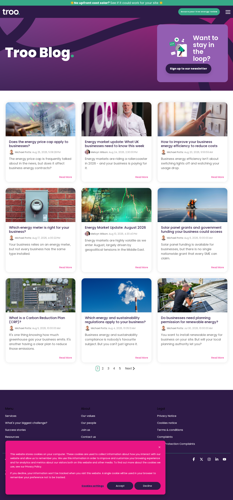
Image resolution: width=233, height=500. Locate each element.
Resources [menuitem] (12, 437)
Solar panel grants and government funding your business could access (191, 229)
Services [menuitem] (10, 416)
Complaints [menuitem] (165, 437)
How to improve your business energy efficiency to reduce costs (189, 143)
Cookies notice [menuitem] (167, 423)
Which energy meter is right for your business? (39, 229)
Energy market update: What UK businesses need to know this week (114, 143)
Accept (120, 486)
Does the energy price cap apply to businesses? (38, 143)
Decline (147, 486)
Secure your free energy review (199, 11)
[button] (227, 11)
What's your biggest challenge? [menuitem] (26, 423)
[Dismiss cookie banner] (159, 447)
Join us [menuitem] (85, 430)
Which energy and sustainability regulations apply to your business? (115, 319)
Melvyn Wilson (99, 152)
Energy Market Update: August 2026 (115, 227)
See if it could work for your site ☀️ (116, 3)
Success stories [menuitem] (15, 430)
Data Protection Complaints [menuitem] (176, 444)
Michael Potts (23, 152)
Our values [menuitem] (88, 416)
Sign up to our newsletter (188, 69)
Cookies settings (93, 486)
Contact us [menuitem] (88, 437)
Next (128, 368)
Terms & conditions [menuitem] (170, 430)
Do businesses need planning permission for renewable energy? (189, 319)
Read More (65, 177)
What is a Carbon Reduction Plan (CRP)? (37, 319)
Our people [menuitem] (88, 423)
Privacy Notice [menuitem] (166, 416)
